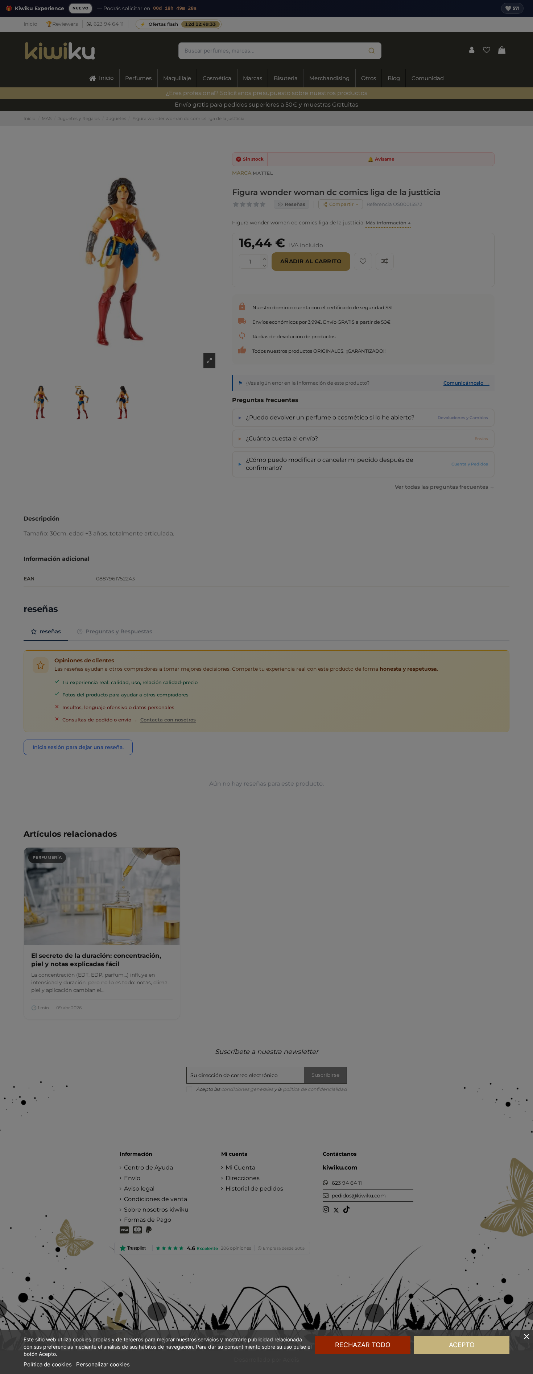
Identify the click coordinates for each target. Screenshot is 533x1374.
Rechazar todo (363, 1345)
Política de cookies (48, 1364)
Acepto (462, 1345)
